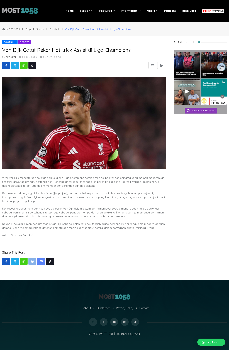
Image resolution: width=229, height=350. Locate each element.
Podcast (170, 10)
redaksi (11, 57)
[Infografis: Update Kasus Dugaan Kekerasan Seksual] (214, 92)
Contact (144, 308)
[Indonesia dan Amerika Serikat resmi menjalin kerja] (214, 65)
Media (151, 10)
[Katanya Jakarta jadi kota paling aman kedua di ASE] (187, 92)
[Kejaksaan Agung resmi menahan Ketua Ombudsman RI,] (187, 65)
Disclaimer (103, 308)
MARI (137, 334)
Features (105, 10)
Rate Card (189, 10)
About (87, 308)
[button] (211, 342)
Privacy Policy (124, 308)
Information (129, 10)
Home (69, 10)
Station (85, 10)
